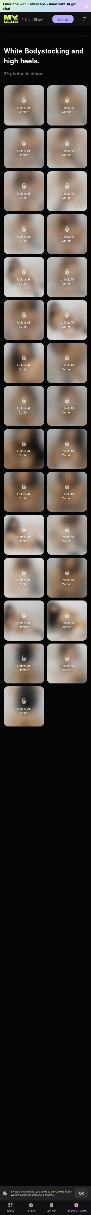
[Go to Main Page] (11, 19)
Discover (31, 1211)
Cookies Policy (63, 1191)
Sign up (63, 19)
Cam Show (34, 19)
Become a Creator (76, 1211)
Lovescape (37, 3)
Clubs (10, 1211)
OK (81, 1193)
